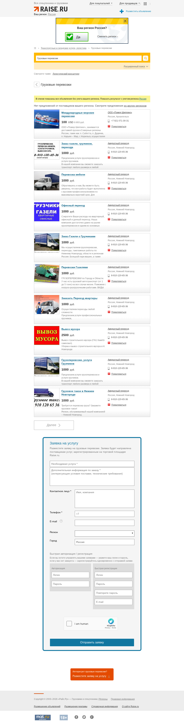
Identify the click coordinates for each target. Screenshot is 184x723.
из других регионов (135, 105)
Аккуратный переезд (118, 143)
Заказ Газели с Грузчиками (78, 236)
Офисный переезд (73, 205)
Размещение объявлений (47, 706)
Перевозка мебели (73, 174)
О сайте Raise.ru (130, 706)
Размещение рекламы (76, 706)
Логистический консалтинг (66, 74)
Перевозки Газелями (74, 267)
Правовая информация (123, 699)
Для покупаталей (100, 3)
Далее (51, 425)
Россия (142, 99)
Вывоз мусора (70, 329)
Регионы (103, 699)
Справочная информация (104, 706)
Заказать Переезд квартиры (79, 298)
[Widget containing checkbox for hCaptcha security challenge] (91, 623)
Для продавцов (128, 3)
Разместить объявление (138, 11)
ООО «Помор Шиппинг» (120, 112)
